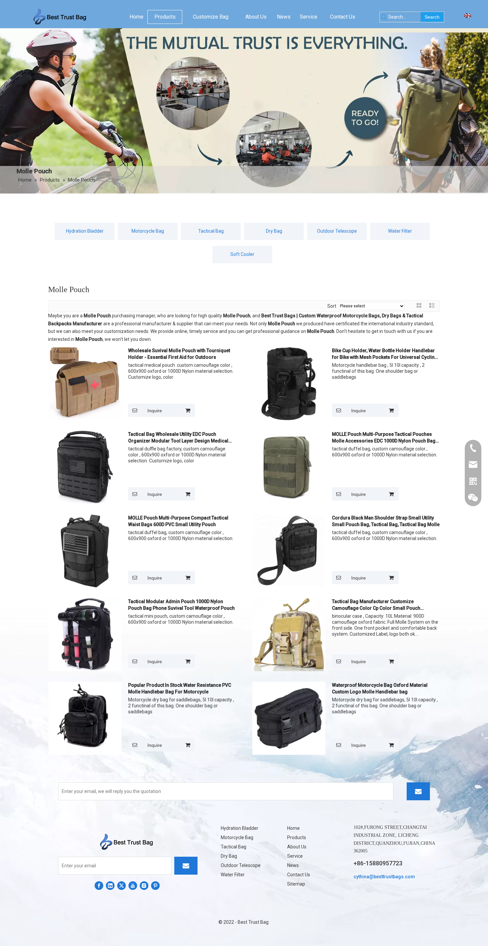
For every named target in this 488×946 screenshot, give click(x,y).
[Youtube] (132, 885)
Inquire (154, 410)
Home (293, 828)
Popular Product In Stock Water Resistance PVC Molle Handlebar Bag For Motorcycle (179, 688)
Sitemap (296, 884)
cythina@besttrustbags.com (384, 876)
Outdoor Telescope (337, 231)
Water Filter (400, 231)
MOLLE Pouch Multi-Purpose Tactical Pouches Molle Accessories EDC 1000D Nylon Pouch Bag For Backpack (384, 438)
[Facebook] (99, 885)
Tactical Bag (211, 231)
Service (295, 856)
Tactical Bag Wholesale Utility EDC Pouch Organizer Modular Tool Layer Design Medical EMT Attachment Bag (178, 438)
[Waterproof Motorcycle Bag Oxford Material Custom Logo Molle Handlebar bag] (288, 718)
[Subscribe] (418, 791)
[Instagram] (144, 885)
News (293, 865)
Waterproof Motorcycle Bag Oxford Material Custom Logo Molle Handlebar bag (380, 688)
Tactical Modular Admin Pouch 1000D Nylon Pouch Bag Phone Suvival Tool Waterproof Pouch (181, 605)
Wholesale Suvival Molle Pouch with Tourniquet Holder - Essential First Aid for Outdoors (179, 354)
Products (296, 837)
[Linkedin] (110, 885)
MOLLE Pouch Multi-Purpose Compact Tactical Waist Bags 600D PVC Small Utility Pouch (178, 521)
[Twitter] (121, 885)
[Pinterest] (155, 885)
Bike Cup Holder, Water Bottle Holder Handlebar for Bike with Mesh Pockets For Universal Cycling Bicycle (385, 354)
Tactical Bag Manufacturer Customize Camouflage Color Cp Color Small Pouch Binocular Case (376, 605)
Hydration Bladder (85, 231)
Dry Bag (274, 231)
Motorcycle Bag (147, 231)
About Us (296, 846)
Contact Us (298, 874)
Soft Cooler (242, 254)
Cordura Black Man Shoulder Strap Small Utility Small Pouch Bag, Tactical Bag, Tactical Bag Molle (386, 521)
